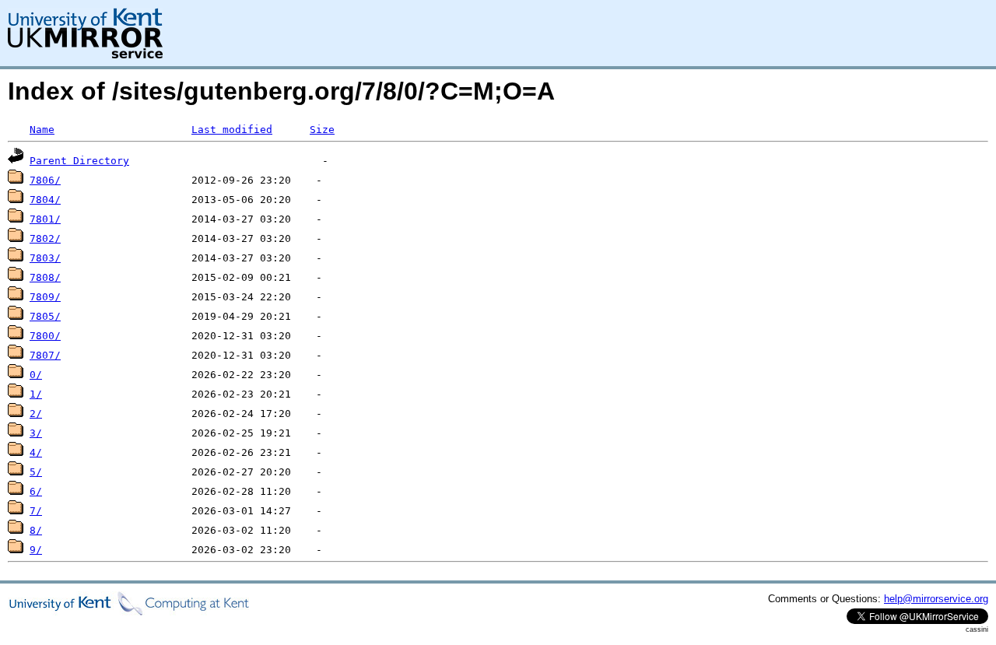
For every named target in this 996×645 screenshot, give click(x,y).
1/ (36, 394)
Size (322, 129)
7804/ (45, 199)
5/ (36, 472)
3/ (36, 433)
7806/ (45, 180)
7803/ (45, 258)
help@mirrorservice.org (936, 599)
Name (42, 129)
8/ (36, 530)
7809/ (45, 297)
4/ (36, 452)
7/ (36, 511)
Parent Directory (79, 161)
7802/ (45, 238)
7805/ (45, 316)
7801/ (45, 219)
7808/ (45, 277)
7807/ (45, 355)
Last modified (231, 129)
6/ (36, 491)
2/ (36, 413)
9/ (36, 550)
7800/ (45, 336)
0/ (36, 374)
